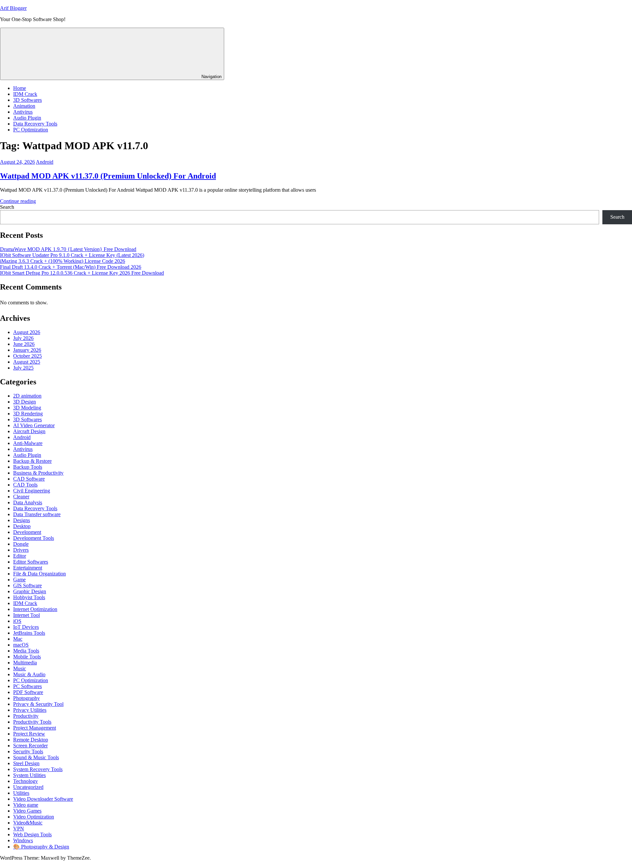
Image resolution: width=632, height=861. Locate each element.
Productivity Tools (32, 722)
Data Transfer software (37, 514)
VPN (18, 828)
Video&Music (27, 822)
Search (7, 207)
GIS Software (27, 585)
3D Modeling (27, 407)
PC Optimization (30, 129)
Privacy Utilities (29, 710)
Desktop (22, 526)
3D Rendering (28, 413)
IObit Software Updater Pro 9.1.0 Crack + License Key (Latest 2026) (72, 255)
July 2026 (23, 338)
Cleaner (21, 496)
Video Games (27, 811)
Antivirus (23, 112)
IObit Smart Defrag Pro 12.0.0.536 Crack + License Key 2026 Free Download (82, 273)
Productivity (26, 716)
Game (19, 579)
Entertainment (27, 567)
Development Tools (33, 538)
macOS (21, 645)
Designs (21, 520)
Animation (24, 106)
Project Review (29, 733)
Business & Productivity (38, 473)
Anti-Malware (27, 443)
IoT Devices (26, 627)
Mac (17, 639)
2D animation (27, 396)
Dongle (21, 544)
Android (44, 162)
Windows (23, 840)
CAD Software (29, 479)
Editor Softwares (30, 562)
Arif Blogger (13, 8)
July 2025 (23, 368)
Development (27, 532)
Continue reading (18, 201)
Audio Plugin (27, 118)
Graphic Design (29, 591)
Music (19, 668)
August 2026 (26, 332)
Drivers (21, 550)
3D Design (24, 401)
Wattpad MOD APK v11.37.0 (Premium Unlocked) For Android (108, 176)
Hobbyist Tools (29, 597)
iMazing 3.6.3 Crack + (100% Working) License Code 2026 (62, 261)
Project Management (34, 728)
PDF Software (28, 692)
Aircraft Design (29, 431)
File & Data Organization (39, 573)
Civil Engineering (31, 490)
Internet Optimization (35, 609)
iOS (17, 621)
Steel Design (26, 763)
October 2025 (27, 356)
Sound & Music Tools (36, 757)
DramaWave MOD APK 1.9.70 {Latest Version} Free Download (68, 249)
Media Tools (26, 650)
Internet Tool (26, 615)
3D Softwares (27, 100)
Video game (25, 805)
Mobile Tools (27, 656)
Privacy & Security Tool (38, 704)
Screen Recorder (30, 745)
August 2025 (26, 362)
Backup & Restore (32, 461)
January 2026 (27, 350)
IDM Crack (25, 94)
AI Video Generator (34, 425)
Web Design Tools (32, 834)
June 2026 (24, 344)
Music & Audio (29, 674)
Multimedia (25, 662)
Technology (25, 781)
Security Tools (28, 751)
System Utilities (29, 775)
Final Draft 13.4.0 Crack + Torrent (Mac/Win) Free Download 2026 (70, 267)
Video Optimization (33, 816)
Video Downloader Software (43, 799)
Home (19, 88)
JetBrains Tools (29, 633)
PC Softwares (27, 686)
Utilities (21, 793)
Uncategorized (28, 787)
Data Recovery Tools (35, 123)
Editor (19, 556)
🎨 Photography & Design (41, 846)
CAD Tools (25, 484)
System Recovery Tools (38, 769)
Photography (26, 698)
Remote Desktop (30, 739)
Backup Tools (27, 467)
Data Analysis (27, 502)
